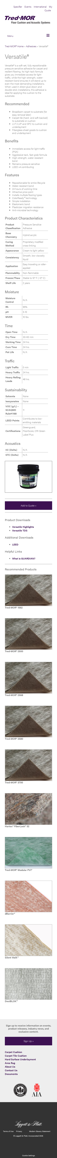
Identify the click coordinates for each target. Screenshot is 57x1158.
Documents (11, 1074)
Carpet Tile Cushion (16, 1055)
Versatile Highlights (23, 527)
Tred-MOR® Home (14, 46)
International (40, 6)
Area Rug (10, 1063)
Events (27, 6)
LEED (15, 544)
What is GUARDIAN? (23, 558)
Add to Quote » (28, 505)
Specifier (17, 6)
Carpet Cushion (13, 1052)
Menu (10, 36)
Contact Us (11, 1070)
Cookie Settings (28, 1155)
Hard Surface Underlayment (20, 1059)
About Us (10, 1066)
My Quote (48, 8)
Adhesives (31, 46)
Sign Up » (29, 1041)
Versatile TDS (19, 530)
